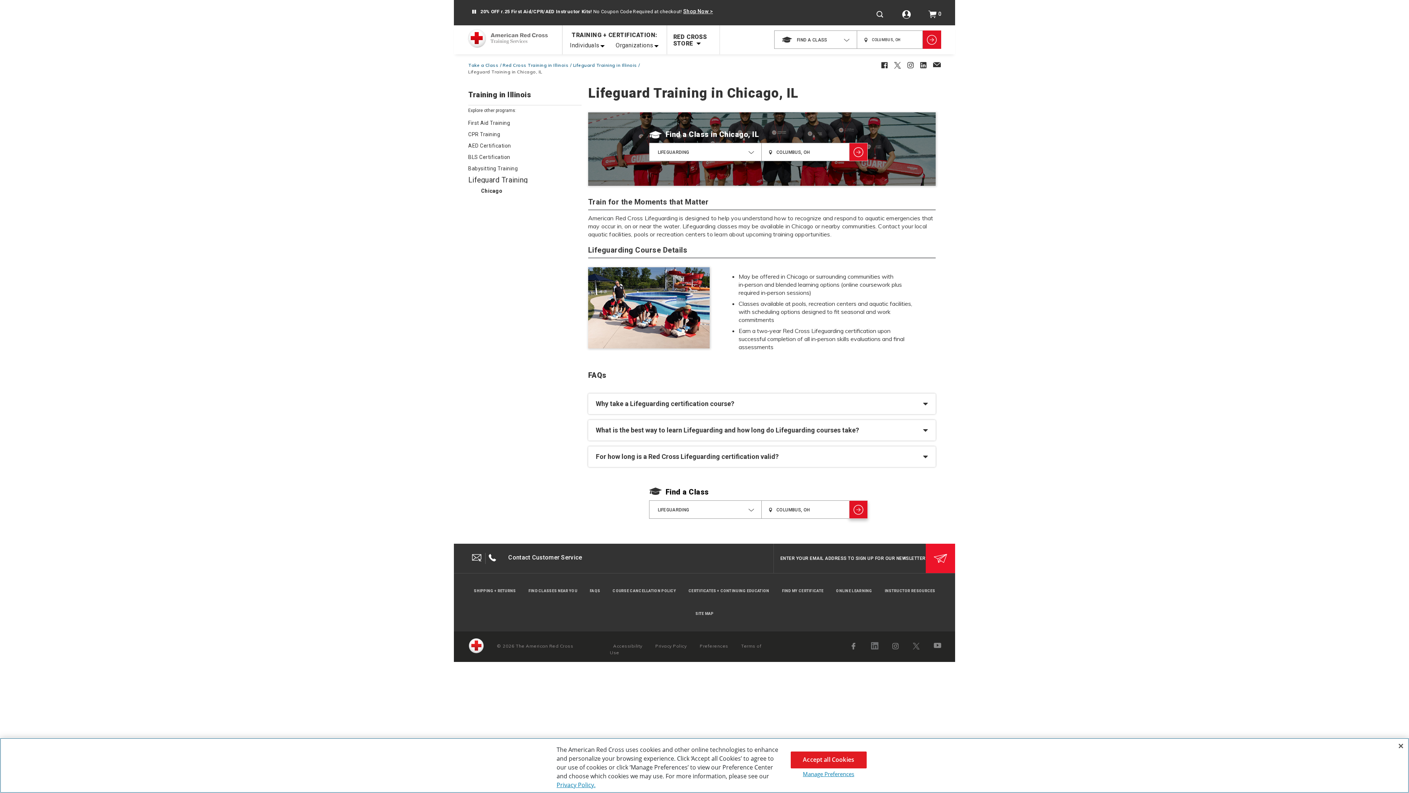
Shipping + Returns (495, 591)
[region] (704, 765)
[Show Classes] (932, 39)
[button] (474, 11)
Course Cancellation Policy (644, 591)
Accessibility (627, 646)
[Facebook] (854, 646)
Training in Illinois (499, 95)
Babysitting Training (493, 168)
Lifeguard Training (498, 180)
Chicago (491, 191)
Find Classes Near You (552, 591)
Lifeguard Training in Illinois (605, 65)
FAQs (595, 591)
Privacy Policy (671, 646)
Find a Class (687, 134)
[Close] (1401, 746)
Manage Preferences (828, 774)
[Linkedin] (874, 645)
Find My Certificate (803, 591)
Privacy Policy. (576, 785)
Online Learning (854, 591)
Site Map (704, 614)
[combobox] (815, 39)
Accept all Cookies (828, 760)
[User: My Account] (906, 14)
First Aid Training (489, 123)
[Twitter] (916, 646)
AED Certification (489, 146)
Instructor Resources (910, 591)
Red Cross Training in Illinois (535, 65)
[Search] (880, 14)
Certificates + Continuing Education (728, 591)
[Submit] (940, 558)
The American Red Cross (544, 646)
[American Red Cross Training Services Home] (508, 39)
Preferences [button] (714, 646)
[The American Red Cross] (476, 645)
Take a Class (483, 65)
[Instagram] (895, 646)
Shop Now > (698, 11)
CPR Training (484, 134)
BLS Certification (489, 157)
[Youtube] (938, 646)
